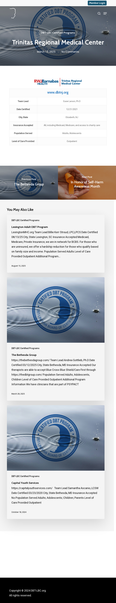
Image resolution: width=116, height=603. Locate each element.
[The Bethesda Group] (56, 339)
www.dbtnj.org (58, 92)
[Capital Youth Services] (56, 462)
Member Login (97, 3)
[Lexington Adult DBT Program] (56, 244)
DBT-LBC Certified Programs (58, 32)
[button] (105, 13)
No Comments (70, 51)
